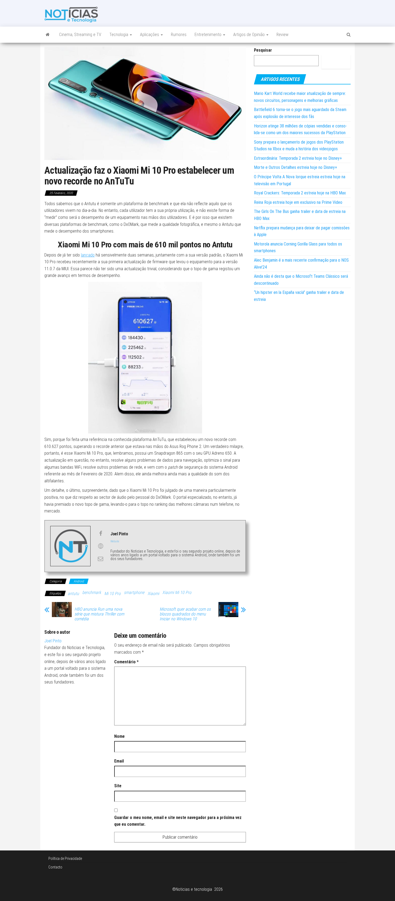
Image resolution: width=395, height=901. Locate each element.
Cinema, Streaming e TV (80, 34)
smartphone (134, 592)
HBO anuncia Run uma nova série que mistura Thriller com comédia (99, 614)
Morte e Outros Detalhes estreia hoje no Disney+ (295, 167)
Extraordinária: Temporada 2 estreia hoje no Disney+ (298, 158)
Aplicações (150, 34)
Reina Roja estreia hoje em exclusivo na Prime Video (298, 202)
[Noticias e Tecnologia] (47, 35)
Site (117, 785)
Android (79, 581)
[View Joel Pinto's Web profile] (100, 546)
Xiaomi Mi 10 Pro (176, 592)
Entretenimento (208, 34)
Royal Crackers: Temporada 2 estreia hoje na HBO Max (300, 192)
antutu (73, 593)
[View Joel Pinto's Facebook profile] (100, 533)
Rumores (178, 34)
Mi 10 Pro (112, 593)
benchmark (91, 592)
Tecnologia (119, 34)
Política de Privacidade (65, 858)
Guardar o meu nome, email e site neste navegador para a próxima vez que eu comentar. (178, 821)
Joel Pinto (53, 640)
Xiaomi (153, 593)
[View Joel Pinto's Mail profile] (100, 558)
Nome (119, 736)
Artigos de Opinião (249, 34)
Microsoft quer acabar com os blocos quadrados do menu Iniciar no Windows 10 (185, 614)
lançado (88, 255)
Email (119, 761)
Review (282, 34)
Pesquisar (263, 50)
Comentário (126, 661)
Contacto (55, 867)
